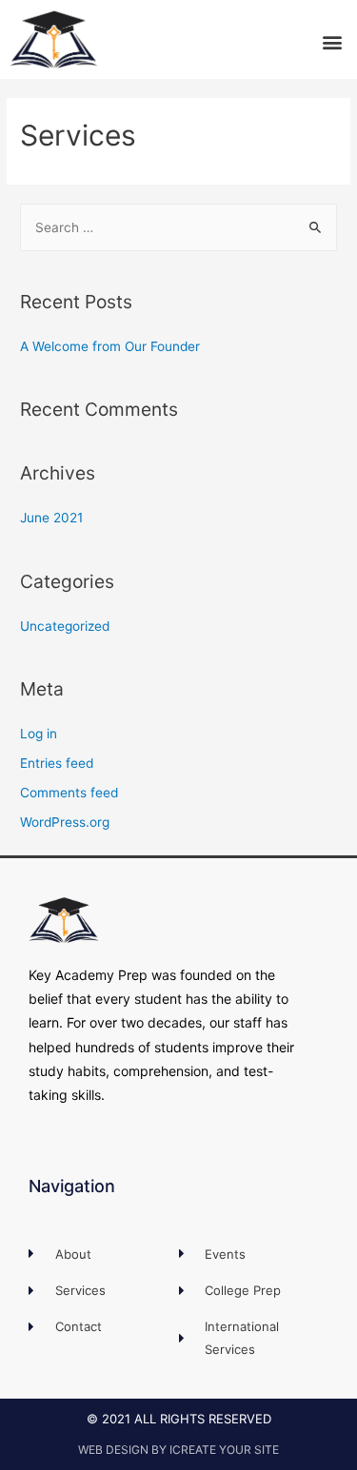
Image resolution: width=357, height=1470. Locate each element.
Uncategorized (64, 626)
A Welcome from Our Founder (110, 346)
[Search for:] (178, 227)
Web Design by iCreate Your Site (178, 1449)
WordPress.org (64, 822)
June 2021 (51, 517)
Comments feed (69, 792)
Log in (38, 733)
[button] (331, 41)
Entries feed (56, 763)
